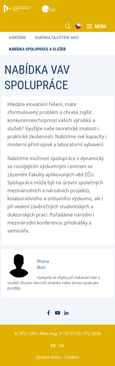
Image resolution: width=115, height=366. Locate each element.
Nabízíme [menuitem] (17, 37)
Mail (41, 267)
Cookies (71, 357)
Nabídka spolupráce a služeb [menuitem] (37, 49)
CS (53, 345)
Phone (43, 261)
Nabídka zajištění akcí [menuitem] (57, 37)
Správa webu (48, 357)
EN (61, 345)
